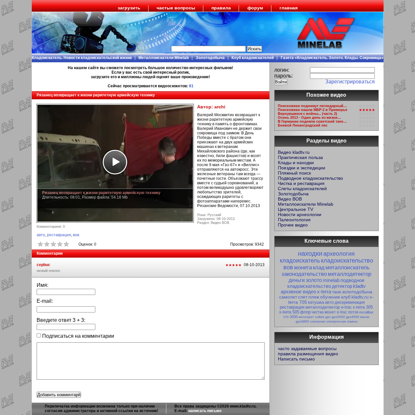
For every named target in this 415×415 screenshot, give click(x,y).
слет (302, 296)
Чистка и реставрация (301, 183)
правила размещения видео (308, 353)
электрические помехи (341, 321)
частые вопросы (176, 7)
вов (76, 235)
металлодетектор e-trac (328, 307)
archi (219, 106)
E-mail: (45, 301)
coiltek (319, 317)
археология (339, 253)
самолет (288, 296)
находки (310, 253)
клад (319, 267)
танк (336, 291)
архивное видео (298, 291)
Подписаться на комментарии (77, 336)
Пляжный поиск (294, 173)
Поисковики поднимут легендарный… (312, 106)
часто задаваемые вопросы (307, 348)
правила (221, 7)
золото (314, 280)
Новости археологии (299, 214)
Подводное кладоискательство (310, 178)
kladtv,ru (360, 296)
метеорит (306, 317)
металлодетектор (349, 274)
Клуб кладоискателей (252, 57)
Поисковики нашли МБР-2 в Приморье (312, 110)
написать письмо (204, 411)
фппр (305, 312)
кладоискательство (347, 260)
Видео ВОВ (290, 198)
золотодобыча (357, 291)
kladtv (359, 286)
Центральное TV (295, 209)
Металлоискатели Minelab (163, 57)
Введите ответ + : (61, 320)
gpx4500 (352, 317)
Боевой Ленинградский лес (302, 125)
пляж (313, 296)
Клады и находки (296, 162)
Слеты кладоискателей (302, 188)
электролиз (317, 321)
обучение (330, 296)
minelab (331, 280)
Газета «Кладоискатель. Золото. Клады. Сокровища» (332, 57)
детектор (342, 286)
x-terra (324, 291)
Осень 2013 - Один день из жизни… (309, 117)
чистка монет (324, 312)
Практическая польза (300, 157)
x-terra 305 (363, 307)
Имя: (42, 285)
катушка (316, 302)
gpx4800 (302, 321)
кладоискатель (300, 260)
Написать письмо (296, 358)
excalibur (366, 312)
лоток (353, 312)
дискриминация (350, 302)
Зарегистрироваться (350, 81)
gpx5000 (338, 317)
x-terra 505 (289, 312)
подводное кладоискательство (325, 283)
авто (41, 235)
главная (288, 7)
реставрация (59, 235)
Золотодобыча (210, 57)
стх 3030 (290, 317)
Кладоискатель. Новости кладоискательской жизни (82, 57)
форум (255, 7)
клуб (345, 296)
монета (303, 267)
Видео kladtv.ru (294, 152)
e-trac (342, 312)
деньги (297, 280)
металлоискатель (348, 267)
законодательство (304, 274)
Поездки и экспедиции (301, 167)
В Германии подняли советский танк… (312, 121)
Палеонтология (294, 219)
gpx (328, 317)
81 (191, 86)
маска (364, 317)
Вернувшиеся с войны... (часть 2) (307, 114)
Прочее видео (293, 224)
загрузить (129, 7)
